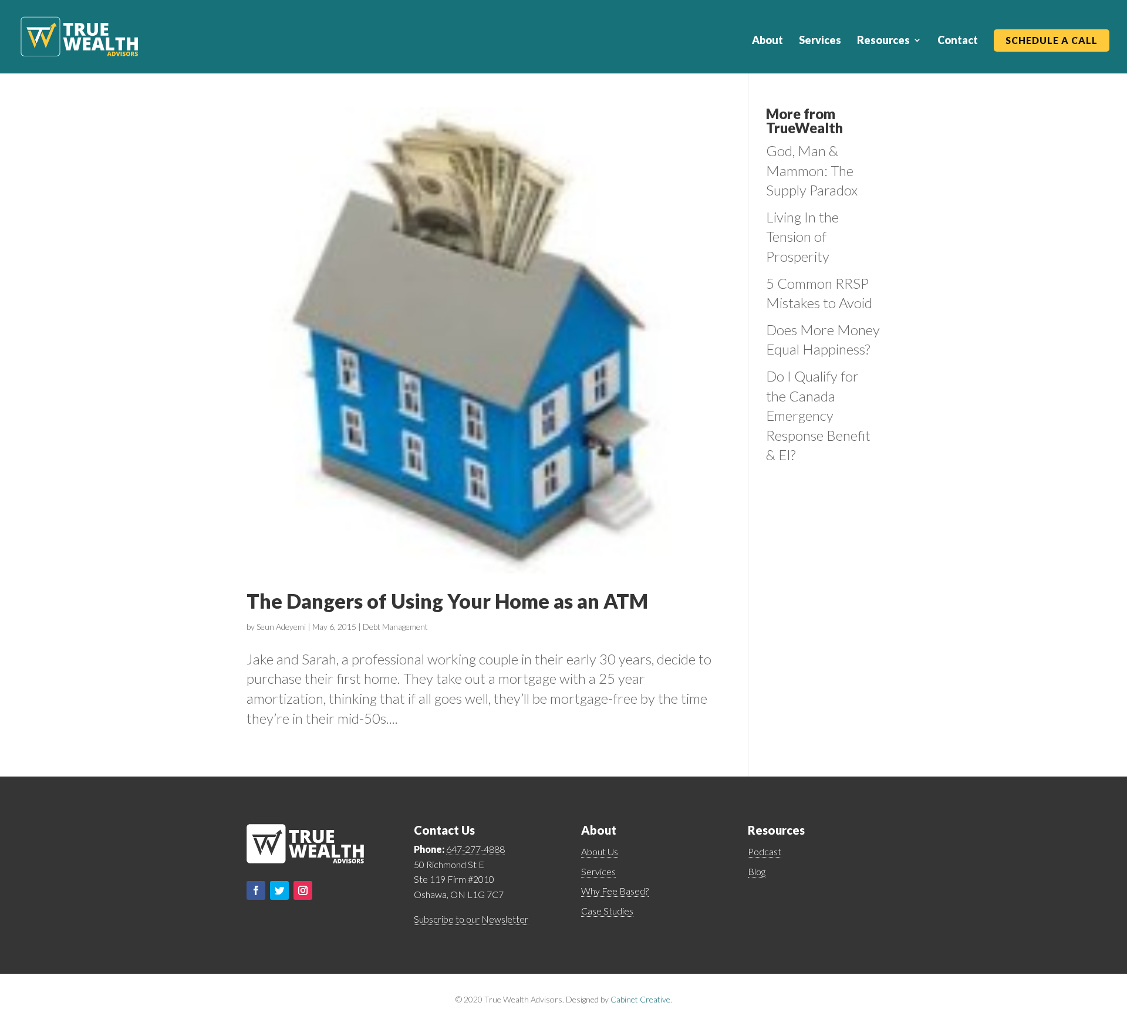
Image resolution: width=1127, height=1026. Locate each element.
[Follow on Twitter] (279, 890)
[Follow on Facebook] (256, 890)
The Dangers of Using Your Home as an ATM (447, 601)
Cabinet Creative (640, 999)
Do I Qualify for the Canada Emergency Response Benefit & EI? (818, 415)
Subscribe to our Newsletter (471, 918)
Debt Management (395, 627)
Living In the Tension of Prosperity (802, 236)
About (767, 41)
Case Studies (607, 910)
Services (820, 41)
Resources (883, 41)
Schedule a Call (1051, 41)
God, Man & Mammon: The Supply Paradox (812, 170)
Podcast (764, 851)
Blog (756, 871)
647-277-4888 (475, 849)
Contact (957, 41)
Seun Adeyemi (281, 627)
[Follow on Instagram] (302, 890)
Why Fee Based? (615, 890)
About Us (599, 851)
